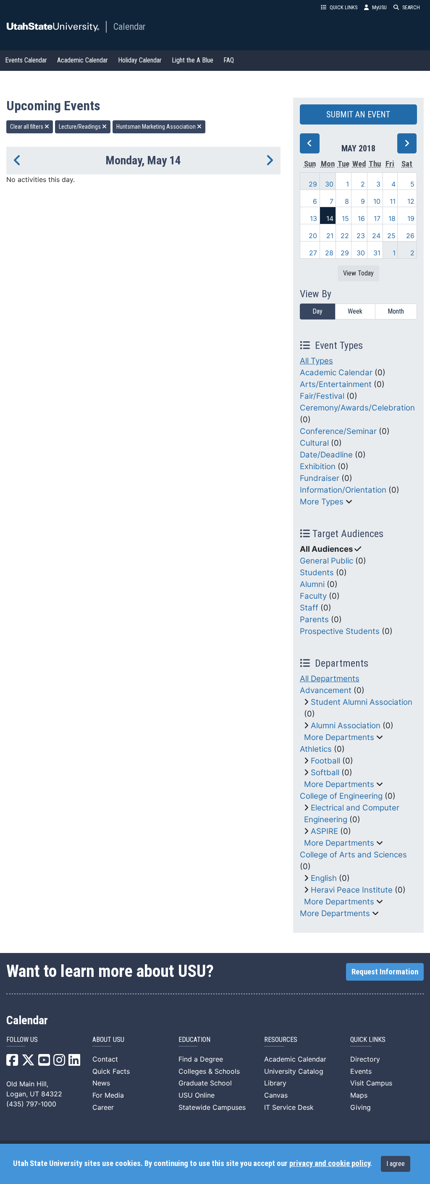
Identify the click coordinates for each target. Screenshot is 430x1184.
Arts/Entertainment (336, 384)
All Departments (329, 678)
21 (329, 235)
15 (345, 218)
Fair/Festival (322, 396)
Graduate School (205, 1083)
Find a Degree (200, 1059)
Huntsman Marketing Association (156, 126)
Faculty (313, 596)
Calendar (129, 26)
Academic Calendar (82, 60)
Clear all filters (27, 126)
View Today (358, 273)
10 (376, 201)
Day (317, 311)
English (324, 878)
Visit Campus (371, 1083)
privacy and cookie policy (329, 1163)
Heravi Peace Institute (352, 890)
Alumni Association (345, 725)
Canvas (276, 1095)
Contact (105, 1059)
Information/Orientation (343, 490)
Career (103, 1107)
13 (313, 218)
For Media (108, 1095)
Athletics (316, 749)
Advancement (325, 690)
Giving (360, 1107)
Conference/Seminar (338, 431)
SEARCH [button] (411, 7)
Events (361, 1071)
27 (313, 253)
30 (329, 184)
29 (313, 184)
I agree (395, 1164)
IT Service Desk (289, 1107)
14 (329, 218)
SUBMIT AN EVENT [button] (358, 114)
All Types (316, 361)
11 (393, 201)
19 (410, 218)
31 (376, 253)
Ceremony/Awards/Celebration (357, 408)
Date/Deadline (326, 455)
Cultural (314, 443)
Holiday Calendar (140, 60)
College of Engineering (341, 796)
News (101, 1083)
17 (377, 218)
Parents (314, 619)
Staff (309, 608)
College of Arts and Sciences (353, 854)
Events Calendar (26, 60)
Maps (358, 1095)
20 (313, 235)
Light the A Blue (192, 60)
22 (345, 235)
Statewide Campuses (212, 1107)
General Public (326, 561)
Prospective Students (340, 631)
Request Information (384, 971)
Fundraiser (319, 478)
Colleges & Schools (209, 1071)
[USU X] (28, 1062)
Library (275, 1083)
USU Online (196, 1095)
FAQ (228, 60)
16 (361, 218)
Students (317, 572)
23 (361, 235)
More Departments (339, 737)
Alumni (312, 584)
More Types (321, 501)
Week (355, 311)
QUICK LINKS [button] (343, 7)
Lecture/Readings (80, 126)
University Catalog (293, 1071)
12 (410, 201)
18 (392, 218)
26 (410, 235)
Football (325, 761)
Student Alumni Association (361, 702)
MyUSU (379, 7)
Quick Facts (111, 1071)
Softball (325, 772)
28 (329, 253)
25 (391, 235)
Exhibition (318, 466)
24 (376, 235)
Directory (365, 1059)
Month (396, 311)
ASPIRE (324, 831)
